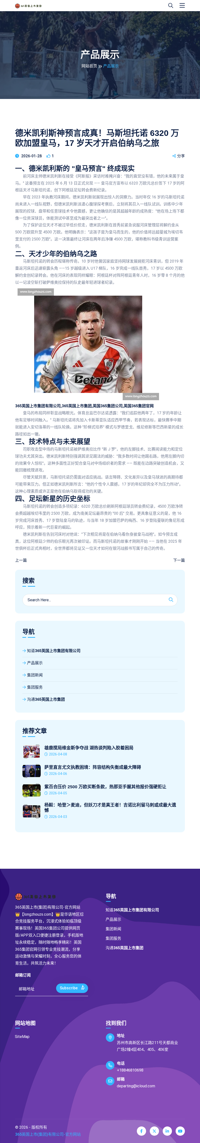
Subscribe (69, 988)
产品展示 (35, 663)
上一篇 (21, 560)
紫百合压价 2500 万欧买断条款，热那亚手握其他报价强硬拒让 (105, 786)
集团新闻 (35, 675)
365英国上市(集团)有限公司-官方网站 (48, 1134)
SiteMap (22, 1036)
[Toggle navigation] (182, 5)
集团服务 (35, 687)
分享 (181, 156)
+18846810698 (130, 1070)
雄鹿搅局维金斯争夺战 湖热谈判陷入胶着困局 (88, 747)
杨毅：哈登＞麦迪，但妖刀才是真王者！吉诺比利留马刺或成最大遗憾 (110, 808)
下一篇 (179, 560)
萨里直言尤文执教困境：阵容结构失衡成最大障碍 (92, 767)
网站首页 (89, 66)
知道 (53, 650)
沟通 (46, 699)
